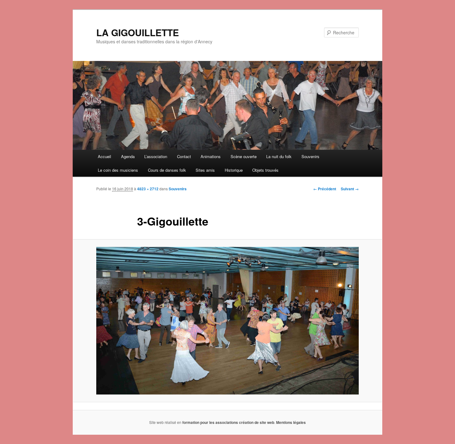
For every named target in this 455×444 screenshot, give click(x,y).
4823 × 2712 (147, 189)
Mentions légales (291, 422)
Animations (211, 156)
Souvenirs (310, 156)
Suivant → (350, 189)
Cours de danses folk (167, 170)
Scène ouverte (244, 156)
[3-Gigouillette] (227, 320)
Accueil (104, 156)
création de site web (256, 422)
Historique (234, 170)
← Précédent (324, 189)
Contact (184, 156)
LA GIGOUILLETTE (137, 32)
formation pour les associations (210, 422)
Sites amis (205, 170)
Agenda (128, 156)
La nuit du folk (279, 156)
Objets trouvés (265, 170)
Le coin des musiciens (118, 170)
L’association (155, 156)
